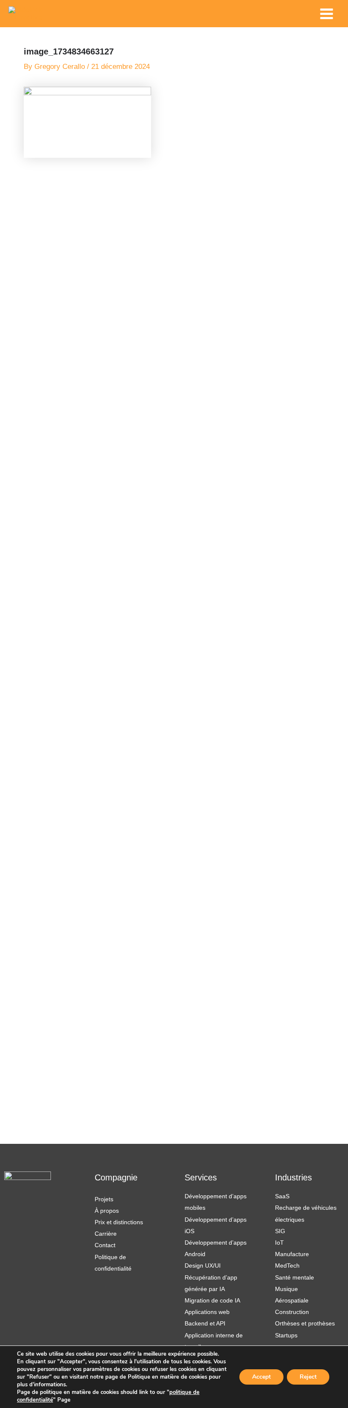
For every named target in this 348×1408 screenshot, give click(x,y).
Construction (292, 1311)
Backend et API (205, 1323)
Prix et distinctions (119, 1222)
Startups (286, 1335)
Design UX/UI (203, 1265)
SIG (280, 1231)
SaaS (282, 1196)
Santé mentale (294, 1277)
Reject (308, 1377)
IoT (279, 1242)
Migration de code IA (212, 1300)
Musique (286, 1288)
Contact (105, 1245)
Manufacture (292, 1254)
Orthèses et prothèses (305, 1323)
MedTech (287, 1265)
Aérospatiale (292, 1300)
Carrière (106, 1233)
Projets (104, 1199)
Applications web (207, 1311)
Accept (261, 1377)
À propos (107, 1210)
